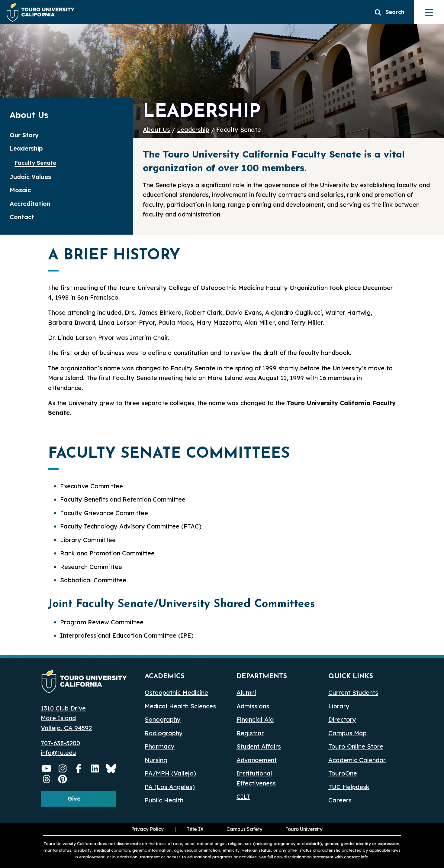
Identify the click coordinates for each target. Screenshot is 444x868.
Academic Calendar (357, 760)
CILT (243, 796)
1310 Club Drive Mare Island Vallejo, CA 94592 (66, 718)
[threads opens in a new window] (46, 779)
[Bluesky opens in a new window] (111, 768)
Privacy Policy (147, 829)
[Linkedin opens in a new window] (95, 768)
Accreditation (30, 203)
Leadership (193, 129)
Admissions (252, 706)
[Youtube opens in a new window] (46, 768)
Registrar (250, 733)
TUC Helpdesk (348, 787)
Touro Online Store (355, 746)
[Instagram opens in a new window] (63, 768)
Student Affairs (258, 746)
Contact (22, 217)
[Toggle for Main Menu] (429, 12)
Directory (342, 719)
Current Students (353, 692)
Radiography (164, 733)
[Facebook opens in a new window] (79, 768)
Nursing (156, 760)
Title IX (188, 829)
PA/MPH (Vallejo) (170, 773)
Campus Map (347, 733)
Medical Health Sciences (180, 706)
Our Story (24, 135)
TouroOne (342, 773)
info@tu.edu (58, 752)
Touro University (297, 829)
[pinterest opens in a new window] (63, 779)
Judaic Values (30, 176)
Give (74, 798)
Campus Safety (244, 829)
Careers (340, 800)
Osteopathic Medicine (176, 692)
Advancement (256, 760)
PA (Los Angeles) (170, 787)
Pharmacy (160, 746)
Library (338, 706)
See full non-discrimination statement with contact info (313, 856)
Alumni (246, 692)
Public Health (164, 800)
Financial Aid (255, 719)
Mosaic (20, 190)
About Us (156, 129)
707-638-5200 (60, 743)
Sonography (163, 719)
